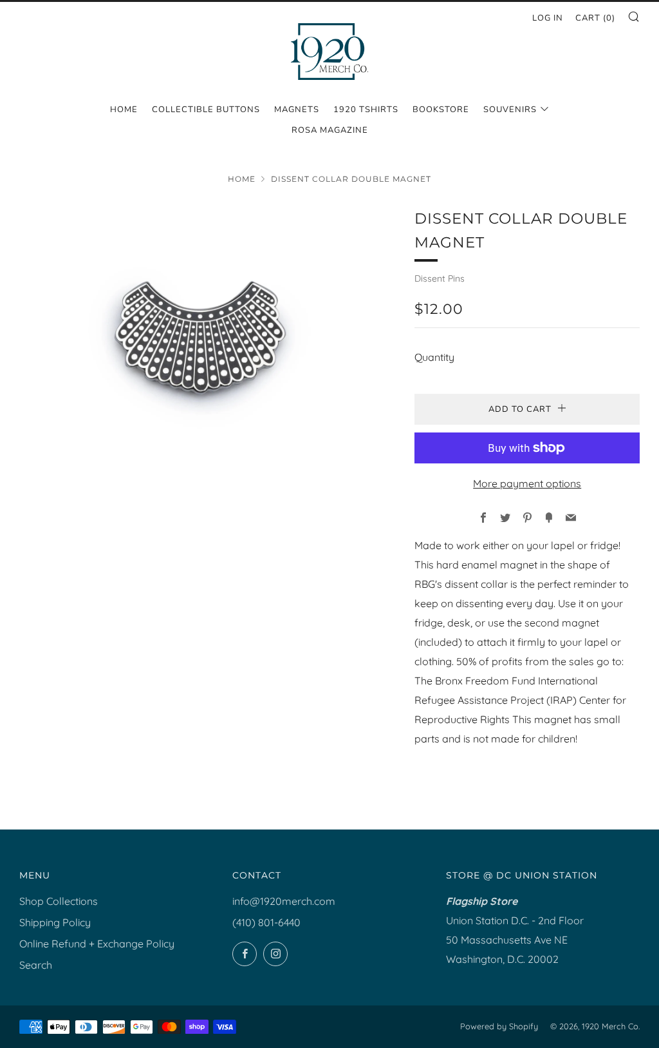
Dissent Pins (439, 278)
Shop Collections (58, 901)
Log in (547, 18)
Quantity (434, 357)
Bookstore (441, 109)
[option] (198, 337)
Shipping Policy (55, 922)
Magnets (296, 109)
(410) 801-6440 (266, 922)
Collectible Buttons (206, 109)
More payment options (527, 483)
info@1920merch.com (283, 901)
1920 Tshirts (365, 109)
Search (35, 964)
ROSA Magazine (330, 130)
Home (124, 109)
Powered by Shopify (499, 1026)
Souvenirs (510, 109)
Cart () (595, 18)
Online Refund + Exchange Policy (96, 943)
